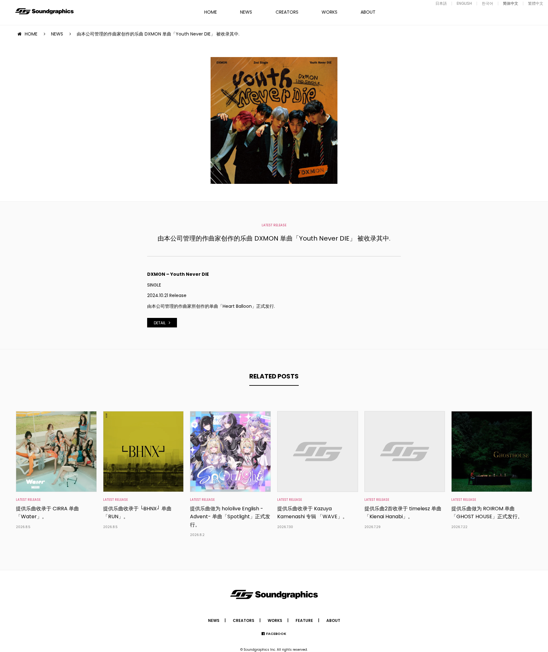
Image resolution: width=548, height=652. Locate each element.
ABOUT (368, 12)
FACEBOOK (276, 633)
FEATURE (304, 620)
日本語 (441, 3)
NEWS (246, 12)
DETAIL (160, 323)
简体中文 (510, 3)
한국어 (487, 3)
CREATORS (287, 12)
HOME (210, 12)
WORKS (329, 12)
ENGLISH (464, 3)
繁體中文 (535, 3)
